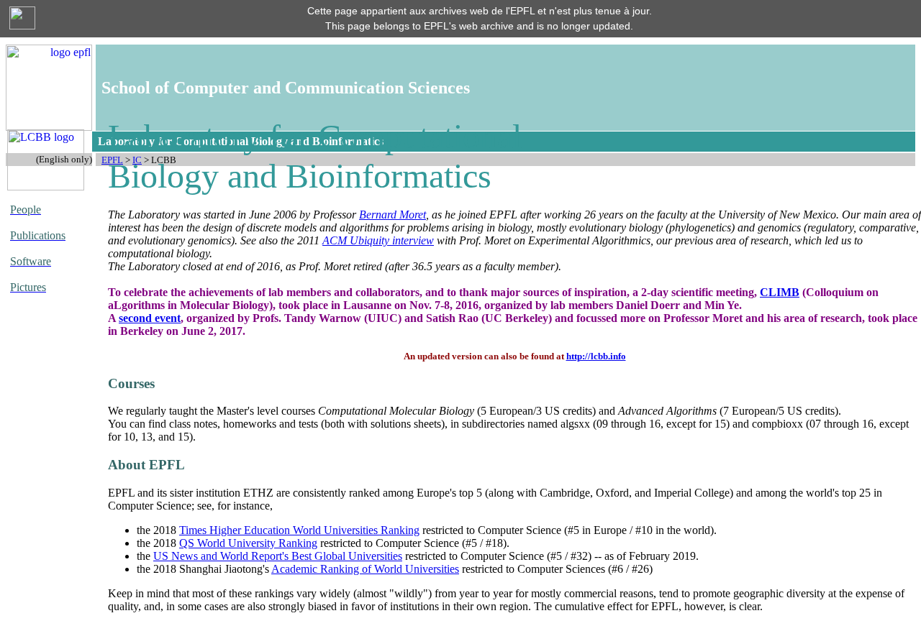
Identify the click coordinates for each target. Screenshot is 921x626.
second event (150, 318)
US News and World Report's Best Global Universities (277, 556)
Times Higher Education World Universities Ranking (299, 530)
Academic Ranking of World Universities (365, 569)
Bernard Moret (392, 214)
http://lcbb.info (596, 356)
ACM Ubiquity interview (378, 240)
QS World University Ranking (248, 543)
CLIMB (779, 292)
